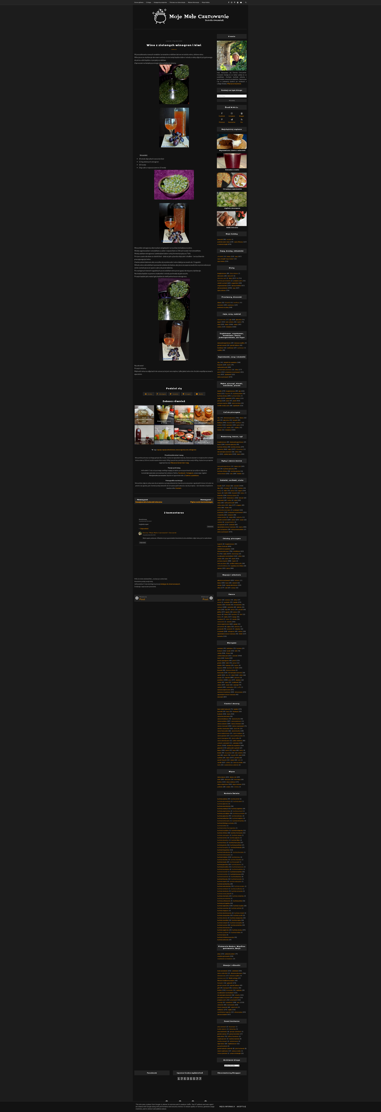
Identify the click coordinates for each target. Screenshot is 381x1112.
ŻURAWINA (220, 636)
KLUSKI (219, 393)
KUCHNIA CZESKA (236, 835)
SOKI (226, 588)
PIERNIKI (236, 757)
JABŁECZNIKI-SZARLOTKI (233, 748)
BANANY (219, 604)
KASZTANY (234, 614)
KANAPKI (235, 420)
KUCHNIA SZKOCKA (222, 918)
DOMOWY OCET (221, 978)
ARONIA (219, 602)
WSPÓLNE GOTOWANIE (223, 956)
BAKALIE (219, 391)
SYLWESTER (220, 1005)
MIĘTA (219, 502)
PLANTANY (237, 626)
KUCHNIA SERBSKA (236, 908)
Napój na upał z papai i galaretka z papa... (184, 421)
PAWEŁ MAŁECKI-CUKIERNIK (224, 1048)
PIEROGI (219, 401)
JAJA (230, 319)
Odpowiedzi (144, 528)
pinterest (222, 122)
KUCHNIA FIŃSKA (221, 842)
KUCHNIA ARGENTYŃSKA (223, 811)
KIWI (241, 614)
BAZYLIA (219, 486)
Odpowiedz (210, 526)
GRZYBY (219, 663)
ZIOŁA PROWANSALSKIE (237, 529)
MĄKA (219, 398)
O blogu (148, 2)
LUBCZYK (241, 498)
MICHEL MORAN (234, 1041)
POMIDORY (220, 680)
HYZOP (219, 490)
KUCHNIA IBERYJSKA (238, 852)
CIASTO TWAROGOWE (223, 738)
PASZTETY (220, 427)
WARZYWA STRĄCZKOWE (223, 692)
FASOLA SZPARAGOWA (223, 660)
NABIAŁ (236, 324)
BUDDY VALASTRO (222, 1029)
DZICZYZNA (227, 779)
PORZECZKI (220, 629)
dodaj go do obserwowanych (170, 584)
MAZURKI (233, 755)
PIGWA (229, 626)
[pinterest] (234, 2)
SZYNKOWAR (240, 348)
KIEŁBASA (220, 422)
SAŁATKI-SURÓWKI (222, 283)
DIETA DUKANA (234, 273)
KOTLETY (219, 425)
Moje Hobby (206, 2)
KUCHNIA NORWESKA (237, 891)
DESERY (219, 745)
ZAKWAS (219, 568)
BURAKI (228, 651)
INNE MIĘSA (237, 779)
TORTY (219, 765)
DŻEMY (219, 302)
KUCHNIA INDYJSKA (222, 857)
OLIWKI (233, 675)
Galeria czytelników (192, 475)
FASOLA (227, 658)
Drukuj (150, 394)
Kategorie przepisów (160, 2)
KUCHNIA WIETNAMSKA (223, 927)
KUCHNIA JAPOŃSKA (222, 864)
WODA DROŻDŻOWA (222, 566)
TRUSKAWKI (220, 631)
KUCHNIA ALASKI (237, 801)
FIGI (226, 609)
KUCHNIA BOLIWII (221, 825)
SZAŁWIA (219, 522)
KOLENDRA (220, 495)
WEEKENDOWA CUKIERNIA (231, 765)
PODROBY (220, 787)
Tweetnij (175, 394)
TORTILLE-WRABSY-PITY (223, 405)
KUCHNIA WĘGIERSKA (223, 930)
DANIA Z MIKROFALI (222, 973)
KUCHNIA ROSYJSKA (238, 905)
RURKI (239, 760)
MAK (218, 755)
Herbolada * (204, 423)
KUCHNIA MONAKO (239, 886)
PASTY (219, 372)
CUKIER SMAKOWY (237, 740)
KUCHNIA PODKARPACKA (223, 901)
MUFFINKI (219, 757)
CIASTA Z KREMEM (236, 723)
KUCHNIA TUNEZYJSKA (236, 923)
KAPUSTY (219, 668)
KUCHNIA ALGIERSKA (222, 804)
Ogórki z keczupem (232, 208)
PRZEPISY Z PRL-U (238, 281)
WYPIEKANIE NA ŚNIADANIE (224, 958)
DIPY (218, 362)
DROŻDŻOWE (236, 551)
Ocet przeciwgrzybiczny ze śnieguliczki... (144, 420)
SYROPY (233, 588)
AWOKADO (227, 602)
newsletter (231, 122)
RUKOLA (231, 517)
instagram (232, 116)
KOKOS (242, 493)
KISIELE (219, 753)
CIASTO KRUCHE (236, 731)
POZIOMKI (229, 629)
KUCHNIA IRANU (236, 857)
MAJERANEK (220, 500)
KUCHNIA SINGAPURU (223, 910)
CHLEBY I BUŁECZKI (222, 546)
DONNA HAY (232, 1029)
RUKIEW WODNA (221, 517)
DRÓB (218, 779)
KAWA (227, 583)
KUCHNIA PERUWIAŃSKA (223, 898)
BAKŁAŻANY (230, 648)
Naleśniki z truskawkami (184, 441)
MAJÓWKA (239, 990)
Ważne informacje (193, 2)
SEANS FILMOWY (238, 242)
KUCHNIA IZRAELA (221, 862)
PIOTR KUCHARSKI (239, 1048)
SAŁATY (233, 520)
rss (242, 122)
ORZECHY (229, 621)
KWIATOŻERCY (230, 498)
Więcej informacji (227, 1107)
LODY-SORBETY (230, 322)
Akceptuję (241, 1107)
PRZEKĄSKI (236, 510)
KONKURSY (235, 988)
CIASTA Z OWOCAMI (222, 726)
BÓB (236, 651)
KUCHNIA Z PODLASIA (222, 932)
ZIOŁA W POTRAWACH (223, 377)
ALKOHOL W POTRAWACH (223, 580)
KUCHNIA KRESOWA (235, 874)
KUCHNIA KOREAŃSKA (236, 871)
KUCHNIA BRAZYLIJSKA (223, 830)
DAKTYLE (239, 607)
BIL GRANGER (232, 1026)
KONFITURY (236, 302)
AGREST (219, 600)
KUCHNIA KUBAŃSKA (222, 876)
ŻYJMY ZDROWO (221, 290)
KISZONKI (227, 302)
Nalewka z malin (232, 170)
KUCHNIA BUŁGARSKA (237, 830)
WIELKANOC (220, 1009)
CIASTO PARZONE (221, 736)
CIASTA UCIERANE (222, 723)
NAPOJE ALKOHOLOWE (168, 450)
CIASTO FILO (237, 728)
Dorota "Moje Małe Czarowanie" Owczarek (160, 533)
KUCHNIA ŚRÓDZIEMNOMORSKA (225, 937)
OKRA (227, 675)
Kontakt (178, 488)
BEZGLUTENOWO (221, 273)
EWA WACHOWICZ (222, 1031)
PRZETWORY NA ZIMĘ (223, 307)
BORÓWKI (228, 604)
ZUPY (236, 256)
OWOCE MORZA (221, 473)
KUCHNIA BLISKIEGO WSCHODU (225, 823)
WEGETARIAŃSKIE (222, 285)
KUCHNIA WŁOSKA (222, 396)
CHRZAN (228, 486)
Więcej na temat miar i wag (179, 463)
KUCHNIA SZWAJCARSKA (236, 918)
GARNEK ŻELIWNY (234, 345)
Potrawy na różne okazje (177, 2)
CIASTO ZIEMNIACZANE (223, 740)
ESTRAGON (226, 488)
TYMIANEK (232, 524)
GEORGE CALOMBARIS (235, 1031)
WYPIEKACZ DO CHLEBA (237, 566)
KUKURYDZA (220, 672)
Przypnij (188, 394)
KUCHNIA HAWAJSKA (222, 847)
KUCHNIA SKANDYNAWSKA (224, 913)
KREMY (228, 256)
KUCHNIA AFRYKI (235, 799)
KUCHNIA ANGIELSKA (236, 808)
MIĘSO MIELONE (230, 782)
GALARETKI (220, 748)
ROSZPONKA (220, 515)
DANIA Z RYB (237, 466)
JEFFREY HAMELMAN (233, 1036)
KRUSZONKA (228, 753)
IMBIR (225, 490)
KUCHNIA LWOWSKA (236, 879)
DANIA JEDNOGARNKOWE (224, 343)
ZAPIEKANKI (228, 374)
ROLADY (232, 760)
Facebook (181, 473)
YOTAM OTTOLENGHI (235, 1053)
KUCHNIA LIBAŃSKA (236, 876)
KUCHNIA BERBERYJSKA (223, 821)
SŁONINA (236, 787)
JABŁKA (219, 612)
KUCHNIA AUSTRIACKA (238, 813)
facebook (222, 116)
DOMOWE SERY (221, 319)
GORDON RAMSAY (222, 1034)
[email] (240, 2)
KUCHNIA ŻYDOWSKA (223, 939)
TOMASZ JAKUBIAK (222, 1053)
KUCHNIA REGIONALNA (223, 905)
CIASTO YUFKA (235, 738)
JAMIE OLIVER (220, 1036)
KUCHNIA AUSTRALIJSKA (223, 813)
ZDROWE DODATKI (236, 285)
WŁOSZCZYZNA (238, 692)
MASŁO (239, 322)
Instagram (189, 473)
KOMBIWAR (220, 348)
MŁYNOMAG (239, 449)
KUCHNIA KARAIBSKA (237, 869)
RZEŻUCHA (239, 517)
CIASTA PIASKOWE (236, 721)
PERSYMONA (220, 626)
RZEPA (226, 682)
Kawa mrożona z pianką (164, 422)
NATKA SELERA (221, 505)
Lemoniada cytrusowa (164, 441)
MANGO (234, 617)
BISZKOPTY (236, 711)
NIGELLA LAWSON (232, 1043)
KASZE (219, 444)
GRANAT (233, 609)
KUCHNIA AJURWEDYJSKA (223, 281)
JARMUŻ (233, 490)
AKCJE (219, 954)
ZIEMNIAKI (220, 697)
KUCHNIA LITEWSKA (222, 879)
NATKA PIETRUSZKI (222, 367)
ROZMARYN (230, 515)
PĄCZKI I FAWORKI (222, 760)
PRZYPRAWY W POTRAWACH (232, 372)
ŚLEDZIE (219, 430)
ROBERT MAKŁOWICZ (222, 1051)
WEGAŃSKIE (234, 283)
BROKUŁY (219, 651)
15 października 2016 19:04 (149, 535)
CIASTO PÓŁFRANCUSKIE (236, 736)
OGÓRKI (219, 675)
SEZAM (242, 520)
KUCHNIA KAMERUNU (237, 867)
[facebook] (228, 2)
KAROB (226, 614)
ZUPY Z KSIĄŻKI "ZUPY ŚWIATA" (225, 259)
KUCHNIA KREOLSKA (222, 874)
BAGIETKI (219, 544)
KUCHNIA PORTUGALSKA (223, 903)
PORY (229, 680)
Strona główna (138, 2)
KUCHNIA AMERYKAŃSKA (223, 806)
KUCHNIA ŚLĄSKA (221, 935)
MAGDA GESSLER (221, 1039)
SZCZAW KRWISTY (229, 522)
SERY (238, 1002)
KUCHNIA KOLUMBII (222, 871)
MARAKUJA (220, 619)
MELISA (229, 500)
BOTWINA (238, 648)
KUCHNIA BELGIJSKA (237, 818)
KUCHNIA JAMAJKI (234, 862)
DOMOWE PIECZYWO (229, 418)
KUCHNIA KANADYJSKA (223, 869)
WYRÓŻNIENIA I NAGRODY (224, 1012)
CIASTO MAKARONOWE (223, 733)
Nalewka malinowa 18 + (204, 441)
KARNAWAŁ (226, 988)
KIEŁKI (226, 493)
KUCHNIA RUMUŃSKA (223, 908)
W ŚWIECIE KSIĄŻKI (222, 244)
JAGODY (228, 612)
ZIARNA (239, 454)
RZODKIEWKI (235, 682)
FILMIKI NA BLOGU (233, 978)
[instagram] (230, 2)
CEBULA (219, 653)
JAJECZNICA (239, 319)
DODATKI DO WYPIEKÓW (230, 362)
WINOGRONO (192, 450)
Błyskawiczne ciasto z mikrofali (232, 150)
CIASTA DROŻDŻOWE (222, 719)
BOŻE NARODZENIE (222, 971)
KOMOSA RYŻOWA (232, 495)
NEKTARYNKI (220, 621)
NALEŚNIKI (228, 398)
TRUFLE (239, 687)
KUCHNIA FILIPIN (235, 840)
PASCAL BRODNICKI (222, 1046)
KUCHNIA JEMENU (236, 864)
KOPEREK (219, 365)
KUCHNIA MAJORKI (222, 881)
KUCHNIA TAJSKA (236, 920)
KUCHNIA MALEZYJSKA (235, 881)
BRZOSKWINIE (237, 604)
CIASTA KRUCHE (236, 719)
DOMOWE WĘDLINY (239, 343)
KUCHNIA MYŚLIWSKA (236, 889)
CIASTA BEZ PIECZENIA (223, 716)
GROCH (234, 660)
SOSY (218, 374)
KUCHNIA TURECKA (222, 925)
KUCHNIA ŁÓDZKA (236, 396)
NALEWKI (234, 583)
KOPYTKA (227, 393)
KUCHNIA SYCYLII (237, 915)
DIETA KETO (220, 276)
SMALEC (229, 427)
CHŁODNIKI (220, 256)
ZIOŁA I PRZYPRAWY (222, 529)
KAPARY (219, 493)
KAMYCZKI (220, 239)
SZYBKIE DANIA (228, 454)
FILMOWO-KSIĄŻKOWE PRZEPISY (226, 980)
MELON (227, 619)
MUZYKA (229, 239)
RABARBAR (237, 629)
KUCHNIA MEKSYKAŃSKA (224, 886)
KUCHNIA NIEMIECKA (223, 891)
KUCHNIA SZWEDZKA (222, 920)
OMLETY (219, 327)
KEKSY (241, 750)
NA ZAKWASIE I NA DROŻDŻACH (225, 556)
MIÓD (218, 324)
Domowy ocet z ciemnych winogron (144, 440)
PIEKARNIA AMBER (230, 954)
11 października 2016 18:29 (145, 521)
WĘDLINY (219, 350)
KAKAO (219, 583)
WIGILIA (230, 1009)
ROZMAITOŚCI (229, 1002)
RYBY (231, 473)
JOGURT (219, 322)
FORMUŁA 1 (220, 983)
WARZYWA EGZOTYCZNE (223, 689)
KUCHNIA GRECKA (235, 471)
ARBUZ (235, 600)
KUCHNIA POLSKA (237, 393)
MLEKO (227, 324)
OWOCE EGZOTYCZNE (182, 450)
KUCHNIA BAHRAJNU (237, 816)
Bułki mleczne (232, 227)
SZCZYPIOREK (221, 524)
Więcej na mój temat (234, 84)
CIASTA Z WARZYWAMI (238, 726)
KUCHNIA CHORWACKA (236, 833)
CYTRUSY (219, 607)
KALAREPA (228, 665)
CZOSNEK (236, 486)
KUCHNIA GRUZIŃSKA (235, 845)
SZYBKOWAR (230, 348)
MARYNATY (220, 305)
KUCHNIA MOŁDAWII (222, 889)
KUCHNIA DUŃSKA (222, 838)
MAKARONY (220, 449)
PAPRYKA (227, 677)
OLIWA (236, 369)
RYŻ (218, 454)
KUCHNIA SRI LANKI (239, 913)
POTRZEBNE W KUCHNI (223, 997)
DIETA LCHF (230, 276)
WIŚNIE (240, 631)
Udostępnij (162, 394)
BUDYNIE (219, 714)
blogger (241, 116)
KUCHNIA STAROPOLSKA (223, 915)
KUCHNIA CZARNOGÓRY (223, 835)
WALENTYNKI (234, 1007)
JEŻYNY (235, 612)
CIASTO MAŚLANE (237, 733)
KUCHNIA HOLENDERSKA (223, 852)
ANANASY (227, 600)
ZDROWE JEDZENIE (222, 288)
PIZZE (227, 401)
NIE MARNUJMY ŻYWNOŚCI (224, 369)
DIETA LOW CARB (221, 278)
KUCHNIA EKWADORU (223, 840)
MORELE (234, 619)
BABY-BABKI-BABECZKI (223, 709)
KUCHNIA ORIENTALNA (223, 896)
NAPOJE (174, 49)
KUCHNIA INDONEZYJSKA (223, 855)
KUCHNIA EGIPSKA (235, 838)
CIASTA (228, 714)
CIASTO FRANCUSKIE (222, 731)
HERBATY (240, 488)
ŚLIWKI (240, 634)
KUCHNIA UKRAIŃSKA (236, 925)
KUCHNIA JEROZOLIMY (223, 867)
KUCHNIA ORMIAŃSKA (238, 896)
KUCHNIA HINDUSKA (236, 847)
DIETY (230, 278)
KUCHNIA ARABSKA (222, 799)
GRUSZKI (240, 609)
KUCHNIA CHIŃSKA (222, 447)
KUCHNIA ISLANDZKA (236, 859)
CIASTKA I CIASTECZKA (223, 728)
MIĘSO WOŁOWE (236, 784)
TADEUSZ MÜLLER (236, 1051)
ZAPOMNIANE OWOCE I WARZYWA (226, 527)
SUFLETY (228, 762)
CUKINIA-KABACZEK (222, 655)
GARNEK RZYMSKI (222, 345)
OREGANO (238, 505)
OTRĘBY (227, 507)
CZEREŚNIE (230, 607)
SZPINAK (219, 687)
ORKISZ (237, 452)
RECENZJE (220, 1002)
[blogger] (236, 2)
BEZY (227, 711)
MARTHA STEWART (222, 1041)
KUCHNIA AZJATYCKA (230, 444)
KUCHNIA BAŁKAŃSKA (223, 818)
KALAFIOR (219, 665)
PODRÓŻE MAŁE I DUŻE (223, 242)
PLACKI (234, 401)
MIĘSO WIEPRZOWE (222, 784)
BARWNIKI (220, 711)
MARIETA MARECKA (234, 1039)
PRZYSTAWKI (233, 1000)
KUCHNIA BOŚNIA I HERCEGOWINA (226, 828)
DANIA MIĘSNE (221, 777)
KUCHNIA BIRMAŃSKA (238, 821)
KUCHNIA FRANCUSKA (234, 842)
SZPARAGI (235, 685)
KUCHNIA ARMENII (238, 811)
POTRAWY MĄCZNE (222, 403)
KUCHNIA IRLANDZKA (222, 859)
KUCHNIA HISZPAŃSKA (223, 850)
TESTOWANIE (230, 1005)
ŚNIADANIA (229, 327)
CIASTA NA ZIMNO (222, 721)
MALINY (226, 617)
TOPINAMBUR (230, 687)
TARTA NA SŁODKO (238, 762)
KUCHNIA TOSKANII (222, 923)
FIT (237, 278)
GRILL (218, 420)
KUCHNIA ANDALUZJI (222, 808)
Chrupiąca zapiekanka (232, 189)
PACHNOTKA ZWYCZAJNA (223, 510)
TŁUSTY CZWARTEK (222, 1007)
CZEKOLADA (236, 743)
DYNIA (219, 609)
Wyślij (201, 394)
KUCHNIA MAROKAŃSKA (223, 884)
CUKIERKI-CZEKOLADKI (223, 743)
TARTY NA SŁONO (236, 403)
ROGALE (234, 561)
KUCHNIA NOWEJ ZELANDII (224, 893)
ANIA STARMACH (221, 1026)
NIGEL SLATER (220, 1043)
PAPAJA (235, 624)
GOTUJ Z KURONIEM (234, 1034)
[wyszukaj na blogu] (245, 2)
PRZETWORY (231, 305)
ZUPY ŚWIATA (221, 261)
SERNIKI (219, 762)
